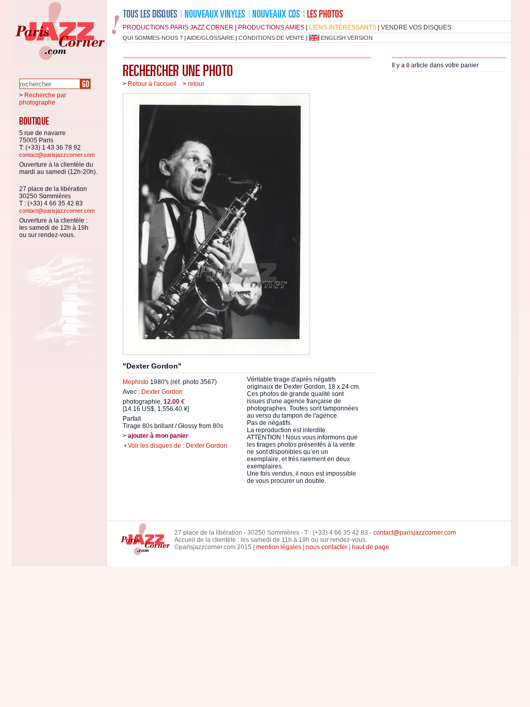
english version (347, 38)
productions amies (271, 27)
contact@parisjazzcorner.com (57, 155)
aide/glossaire (210, 38)
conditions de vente (271, 38)
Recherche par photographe (42, 99)
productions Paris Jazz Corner (178, 27)
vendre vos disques (416, 27)
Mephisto (136, 382)
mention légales (278, 547)
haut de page (370, 547)
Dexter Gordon (162, 391)
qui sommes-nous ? (153, 38)
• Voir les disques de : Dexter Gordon (175, 445)
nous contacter (326, 547)
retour (196, 83)
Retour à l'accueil (152, 83)
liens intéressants (342, 27)
